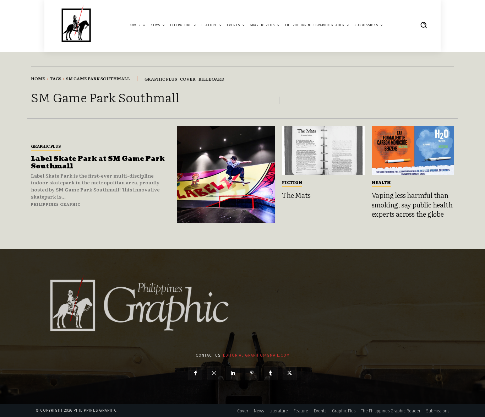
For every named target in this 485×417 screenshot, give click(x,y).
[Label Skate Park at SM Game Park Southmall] (226, 174)
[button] (423, 24)
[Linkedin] (233, 373)
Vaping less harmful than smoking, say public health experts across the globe (412, 204)
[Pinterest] (252, 373)
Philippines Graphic (56, 204)
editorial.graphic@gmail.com (256, 355)
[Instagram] (214, 373)
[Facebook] (195, 373)
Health (381, 182)
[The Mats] (323, 150)
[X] (289, 373)
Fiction (292, 182)
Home (38, 78)
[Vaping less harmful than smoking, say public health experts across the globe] (413, 150)
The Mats (296, 195)
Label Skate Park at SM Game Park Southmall (98, 163)
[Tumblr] (271, 373)
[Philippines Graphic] (76, 25)
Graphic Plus (46, 146)
